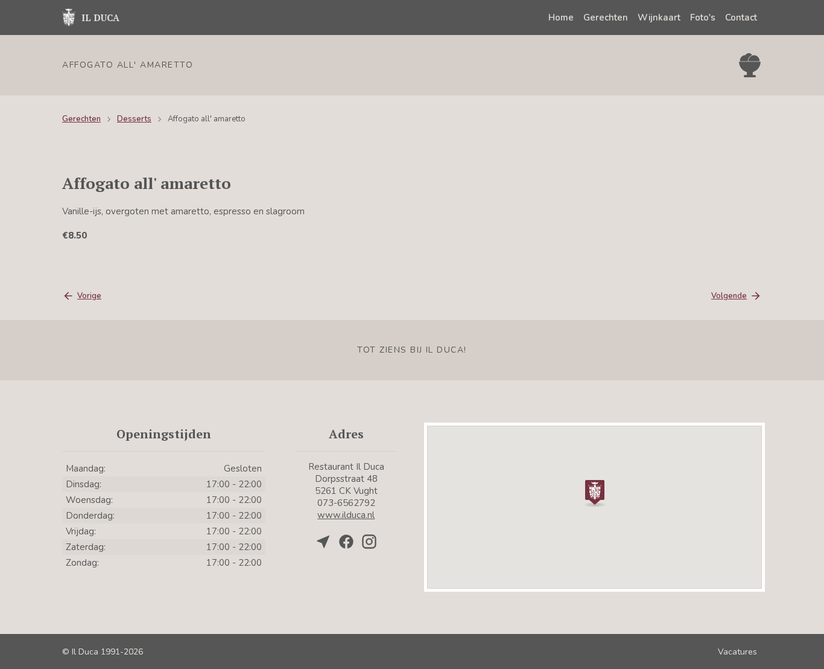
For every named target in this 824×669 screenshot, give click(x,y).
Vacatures (737, 652)
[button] (595, 492)
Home (561, 17)
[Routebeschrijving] (323, 541)
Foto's (702, 17)
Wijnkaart (659, 17)
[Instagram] (369, 541)
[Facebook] (346, 541)
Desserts (134, 119)
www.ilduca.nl (346, 515)
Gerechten (605, 17)
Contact (741, 17)
